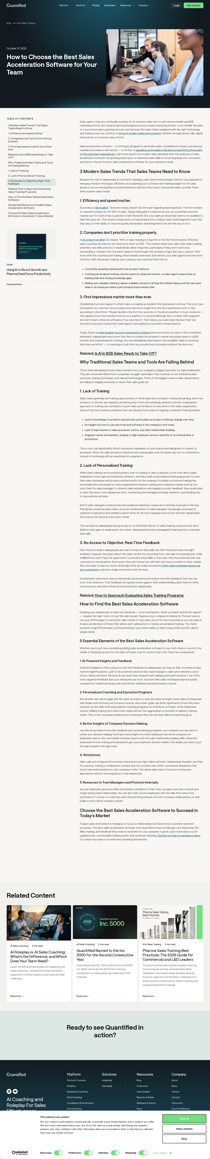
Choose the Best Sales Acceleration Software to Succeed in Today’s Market (30, 214)
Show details (160, 1153)
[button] (65, 5)
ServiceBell (101, 207)
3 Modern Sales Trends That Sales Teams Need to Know (28, 127)
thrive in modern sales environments (139, 133)
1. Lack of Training (18, 170)
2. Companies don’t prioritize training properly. (29, 140)
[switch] (88, 1152)
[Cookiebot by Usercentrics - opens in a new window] (19, 1153)
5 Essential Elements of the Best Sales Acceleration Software (30, 206)
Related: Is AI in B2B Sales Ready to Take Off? (30, 156)
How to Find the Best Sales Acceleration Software (31, 198)
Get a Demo (193, 5)
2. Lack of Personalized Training (26, 175)
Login (176, 5)
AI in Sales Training (26, 23)
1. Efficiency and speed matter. (25, 133)
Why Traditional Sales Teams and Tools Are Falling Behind (30, 164)
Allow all (184, 1118)
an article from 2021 (93, 239)
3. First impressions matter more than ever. (30, 148)
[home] (31, 5)
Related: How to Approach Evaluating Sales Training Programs (29, 190)
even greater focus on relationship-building (124, 332)
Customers (109, 5)
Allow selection (184, 1129)
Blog (9, 23)
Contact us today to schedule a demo (178, 835)
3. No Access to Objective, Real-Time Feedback (29, 182)
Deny (184, 1138)
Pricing (95, 5)
